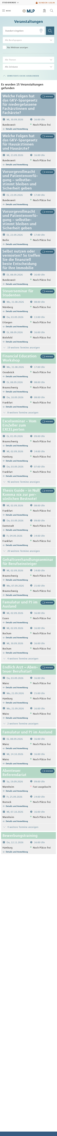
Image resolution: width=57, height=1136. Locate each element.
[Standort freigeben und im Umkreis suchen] (41, 31)
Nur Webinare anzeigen (17, 47)
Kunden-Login (47, 2)
